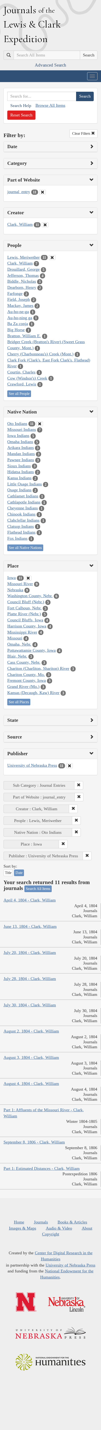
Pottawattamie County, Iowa (31, 650)
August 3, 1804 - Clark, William (31, 1057)
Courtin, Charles (21, 372)
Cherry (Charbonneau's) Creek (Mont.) (40, 354)
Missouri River (20, 583)
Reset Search (21, 115)
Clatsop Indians (20, 526)
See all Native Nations (25, 548)
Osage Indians (19, 490)
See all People (19, 394)
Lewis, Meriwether (23, 257)
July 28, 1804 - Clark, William (30, 978)
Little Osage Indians (24, 484)
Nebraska (15, 590)
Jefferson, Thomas (23, 275)
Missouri (14, 638)
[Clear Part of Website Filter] (42, 192)
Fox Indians (17, 538)
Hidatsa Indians (20, 471)
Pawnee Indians (20, 459)
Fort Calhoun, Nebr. (24, 608)
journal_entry (18, 191)
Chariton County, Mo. (26, 674)
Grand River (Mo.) (23, 686)
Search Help (20, 105)
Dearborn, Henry (21, 287)
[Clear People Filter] (52, 257)
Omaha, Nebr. (19, 644)
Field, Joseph (18, 299)
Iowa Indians (18, 435)
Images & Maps (22, 1228)
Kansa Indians (19, 478)
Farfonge (15, 293)
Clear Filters (81, 133)
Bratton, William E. (24, 336)
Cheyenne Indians (22, 508)
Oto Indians (17, 423)
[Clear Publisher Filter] (69, 765)
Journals (41, 1222)
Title (8, 873)
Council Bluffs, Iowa (25, 620)
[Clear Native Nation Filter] (39, 423)
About (87, 1228)
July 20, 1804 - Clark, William (30, 952)
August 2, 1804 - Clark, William (31, 1031)
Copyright (50, 1234)
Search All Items (38, 889)
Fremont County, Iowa (26, 680)
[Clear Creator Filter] (45, 224)
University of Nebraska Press (32, 765)
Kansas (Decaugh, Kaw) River (33, 692)
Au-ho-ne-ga (18, 311)
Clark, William (20, 224)
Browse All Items (50, 105)
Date (19, 873)
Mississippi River (22, 632)
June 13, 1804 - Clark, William (30, 926)
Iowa (11, 577)
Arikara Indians (20, 447)
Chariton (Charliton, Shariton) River (38, 668)
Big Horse (16, 329)
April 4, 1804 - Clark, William (30, 900)
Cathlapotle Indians (23, 502)
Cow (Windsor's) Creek (27, 378)
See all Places (19, 702)
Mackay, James (20, 305)
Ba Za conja (17, 323)
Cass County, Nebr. (23, 662)
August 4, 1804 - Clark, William (31, 1083)
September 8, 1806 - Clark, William (34, 1142)
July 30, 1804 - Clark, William (30, 1005)
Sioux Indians (19, 466)
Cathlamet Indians (22, 496)
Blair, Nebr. (17, 656)
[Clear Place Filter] (28, 578)
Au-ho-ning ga (19, 317)
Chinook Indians (21, 514)
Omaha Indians (20, 441)
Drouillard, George (23, 269)
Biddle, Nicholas (21, 281)
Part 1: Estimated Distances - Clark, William (42, 1168)
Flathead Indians (21, 532)
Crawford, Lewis (21, 384)
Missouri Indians (21, 429)
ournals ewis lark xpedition (32, 24)
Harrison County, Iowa (26, 626)
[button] (78, 785)
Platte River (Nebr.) (24, 614)
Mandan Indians (21, 453)
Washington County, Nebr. (30, 595)
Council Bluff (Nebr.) (25, 602)
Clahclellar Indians (23, 520)
